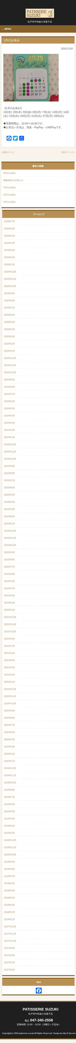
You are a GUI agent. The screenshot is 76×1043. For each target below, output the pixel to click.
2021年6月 (9, 653)
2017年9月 (9, 948)
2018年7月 (9, 876)
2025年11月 (10, 279)
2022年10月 (10, 545)
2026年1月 (9, 264)
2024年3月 (9, 423)
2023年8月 (9, 473)
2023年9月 (9, 466)
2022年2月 (9, 602)
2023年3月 (9, 509)
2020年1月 (9, 761)
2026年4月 (9, 243)
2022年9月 (9, 552)
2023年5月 (9, 495)
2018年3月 (9, 905)
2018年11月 (10, 847)
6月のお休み (9, 194)
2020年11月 (10, 696)
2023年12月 (10, 444)
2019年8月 (9, 790)
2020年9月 (9, 710)
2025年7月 (9, 307)
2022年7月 (9, 567)
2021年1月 (9, 682)
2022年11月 (10, 538)
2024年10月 (10, 372)
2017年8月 (9, 955)
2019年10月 (10, 782)
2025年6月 (9, 315)
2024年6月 (9, 401)
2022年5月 (9, 581)
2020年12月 (10, 689)
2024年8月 (9, 387)
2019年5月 (9, 811)
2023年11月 (10, 451)
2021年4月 (9, 667)
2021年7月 (9, 646)
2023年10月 (10, 459)
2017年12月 (10, 926)
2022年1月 (9, 610)
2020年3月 (9, 746)
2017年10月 (10, 941)
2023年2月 (9, 516)
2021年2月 (9, 674)
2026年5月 (9, 236)
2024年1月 (9, 437)
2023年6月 (9, 487)
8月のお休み (9, 173)
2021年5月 (9, 660)
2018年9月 (9, 862)
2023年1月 (9, 523)
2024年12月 (10, 358)
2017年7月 (9, 962)
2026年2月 (9, 257)
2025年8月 (9, 300)
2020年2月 (9, 754)
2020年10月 (10, 703)
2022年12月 (10, 531)
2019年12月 (10, 768)
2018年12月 (10, 840)
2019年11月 (10, 775)
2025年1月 (9, 351)
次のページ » (68, 152)
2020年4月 (9, 739)
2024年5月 (9, 408)
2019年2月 (9, 833)
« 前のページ (7, 152)
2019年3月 (9, 826)
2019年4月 (9, 818)
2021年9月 (9, 638)
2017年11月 (10, 933)
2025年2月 (9, 343)
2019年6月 (9, 804)
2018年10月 (10, 854)
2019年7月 (9, 797)
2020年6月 (9, 732)
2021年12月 (10, 617)
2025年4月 (9, 329)
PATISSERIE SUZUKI (40, 1011)
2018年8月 (9, 869)
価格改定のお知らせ (13, 180)
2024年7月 (9, 394)
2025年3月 (9, 336)
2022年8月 (9, 559)
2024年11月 (10, 365)
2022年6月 (9, 574)
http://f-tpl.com (69, 1033)
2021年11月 (10, 624)
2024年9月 (9, 379)
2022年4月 (9, 588)
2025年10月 (10, 286)
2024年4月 (9, 415)
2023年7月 (9, 480)
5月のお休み (9, 202)
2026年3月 (9, 250)
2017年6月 (9, 969)
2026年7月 (9, 221)
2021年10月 (10, 631)
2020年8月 (9, 718)
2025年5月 (9, 322)
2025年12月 (10, 271)
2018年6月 (9, 883)
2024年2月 (9, 430)
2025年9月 (9, 293)
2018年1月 (9, 919)
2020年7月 (9, 725)
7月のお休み (9, 187)
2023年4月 (9, 502)
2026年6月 (9, 228)
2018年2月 (9, 912)
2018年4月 (9, 898)
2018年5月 (9, 890)
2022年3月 (9, 595)
